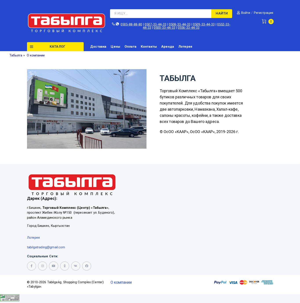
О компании (121, 282)
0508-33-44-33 (179, 24)
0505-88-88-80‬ (131, 24)
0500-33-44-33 (164, 28)
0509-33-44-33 (204, 24)
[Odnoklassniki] (64, 266)
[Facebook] (86, 266)
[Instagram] (42, 266)
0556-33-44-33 (188, 28)
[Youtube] (53, 266)
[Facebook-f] (31, 266)
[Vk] (75, 266)
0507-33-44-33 (155, 24)
